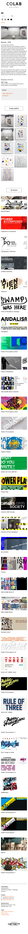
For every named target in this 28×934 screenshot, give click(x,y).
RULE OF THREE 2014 (8, 672)
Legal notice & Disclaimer (7, 911)
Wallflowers (4, 792)
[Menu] (2, 13)
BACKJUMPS (5, 211)
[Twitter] (8, 19)
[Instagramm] (5, 19)
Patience (4, 291)
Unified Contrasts (6, 271)
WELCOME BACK (7, 612)
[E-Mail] (11, 19)
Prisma (3, 572)
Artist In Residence (7, 371)
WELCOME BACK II (7, 592)
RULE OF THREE (6, 712)
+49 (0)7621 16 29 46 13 (8, 896)
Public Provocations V (8, 732)
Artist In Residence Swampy (10, 311)
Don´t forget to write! (7, 752)
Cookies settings (5, 914)
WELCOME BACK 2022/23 (9, 391)
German (3, 22)
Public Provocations (7, 432)
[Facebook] (2, 19)
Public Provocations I (8, 832)
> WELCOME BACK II (7, 93)
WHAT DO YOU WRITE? (9, 472)
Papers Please (6, 452)
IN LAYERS (4, 552)
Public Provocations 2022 (9, 411)
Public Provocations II (8, 872)
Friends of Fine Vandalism (9, 532)
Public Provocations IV (8, 772)
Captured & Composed (8, 231)
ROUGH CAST (5, 632)
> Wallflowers (5, 95)
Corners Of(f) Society (8, 512)
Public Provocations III (8, 812)
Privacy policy (4, 913)
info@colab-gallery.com (8, 899)
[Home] (14, 4)
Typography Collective (8, 251)
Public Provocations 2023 (9, 351)
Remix (3, 852)
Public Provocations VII (8, 652)
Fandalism (4, 331)
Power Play (4, 492)
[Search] (12, 16)
